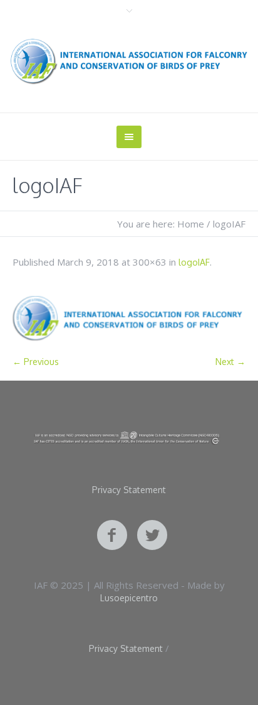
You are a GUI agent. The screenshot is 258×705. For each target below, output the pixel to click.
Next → (230, 361)
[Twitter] (152, 535)
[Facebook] (112, 535)
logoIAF (194, 262)
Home (190, 224)
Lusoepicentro (129, 597)
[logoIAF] (129, 318)
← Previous (36, 361)
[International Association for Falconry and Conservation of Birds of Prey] (129, 61)
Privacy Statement (129, 490)
